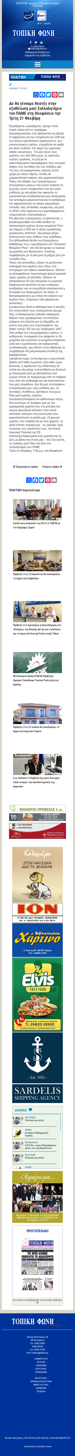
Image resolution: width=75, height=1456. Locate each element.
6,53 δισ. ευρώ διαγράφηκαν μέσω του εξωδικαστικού (40, 1146)
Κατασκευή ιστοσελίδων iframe (37, 1446)
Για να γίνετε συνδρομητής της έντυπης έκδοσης (37, 1300)
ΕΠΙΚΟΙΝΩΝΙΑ (41, 1372)
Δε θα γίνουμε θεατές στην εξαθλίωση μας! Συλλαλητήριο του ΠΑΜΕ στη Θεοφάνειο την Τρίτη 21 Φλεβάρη (35, 111)
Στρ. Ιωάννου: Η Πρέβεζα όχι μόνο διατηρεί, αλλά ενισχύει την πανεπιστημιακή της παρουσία (36, 782)
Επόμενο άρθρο (51, 466)
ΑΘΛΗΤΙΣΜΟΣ (41, 1378)
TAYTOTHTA (29, 1438)
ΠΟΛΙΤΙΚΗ (18, 77)
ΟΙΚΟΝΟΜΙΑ (41, 1365)
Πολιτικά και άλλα (34, 1120)
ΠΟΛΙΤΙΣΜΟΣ (41, 1369)
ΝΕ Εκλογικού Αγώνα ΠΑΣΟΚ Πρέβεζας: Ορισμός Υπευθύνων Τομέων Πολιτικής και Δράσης (36, 680)
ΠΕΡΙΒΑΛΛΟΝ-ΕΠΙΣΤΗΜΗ (41, 1381)
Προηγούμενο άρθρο (26, 466)
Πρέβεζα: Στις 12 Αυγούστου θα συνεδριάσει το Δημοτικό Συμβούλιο (36, 576)
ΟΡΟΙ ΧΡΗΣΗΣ (42, 1438)
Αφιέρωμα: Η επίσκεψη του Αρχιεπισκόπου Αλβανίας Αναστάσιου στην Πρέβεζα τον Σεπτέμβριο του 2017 (37, 1217)
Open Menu (37, 64)
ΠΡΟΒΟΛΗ (41, 1391)
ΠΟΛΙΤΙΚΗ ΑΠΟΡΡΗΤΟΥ (60, 1438)
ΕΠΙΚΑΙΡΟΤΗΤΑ (41, 1359)
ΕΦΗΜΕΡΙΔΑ (41, 1388)
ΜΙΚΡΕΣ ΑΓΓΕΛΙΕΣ (41, 1385)
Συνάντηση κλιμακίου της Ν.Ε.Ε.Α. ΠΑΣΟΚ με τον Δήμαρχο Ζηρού (36, 525)
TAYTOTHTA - (22, 3)
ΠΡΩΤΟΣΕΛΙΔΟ (37, 1231)
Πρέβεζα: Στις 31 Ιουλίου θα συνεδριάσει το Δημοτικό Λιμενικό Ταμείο (36, 729)
